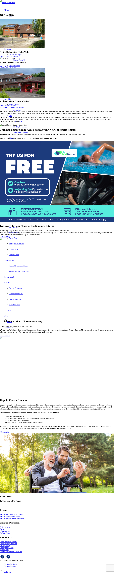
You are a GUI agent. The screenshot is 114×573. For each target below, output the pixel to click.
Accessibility (4, 550)
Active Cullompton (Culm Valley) (12, 514)
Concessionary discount (8, 544)
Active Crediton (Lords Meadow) (12, 518)
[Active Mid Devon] (7, 3)
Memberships (4, 531)
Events (2, 529)
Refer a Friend (5, 533)
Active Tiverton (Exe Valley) (10, 516)
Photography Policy (7, 548)
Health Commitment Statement (11, 552)
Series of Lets (5, 527)
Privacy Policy (5, 546)
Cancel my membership (8, 542)
